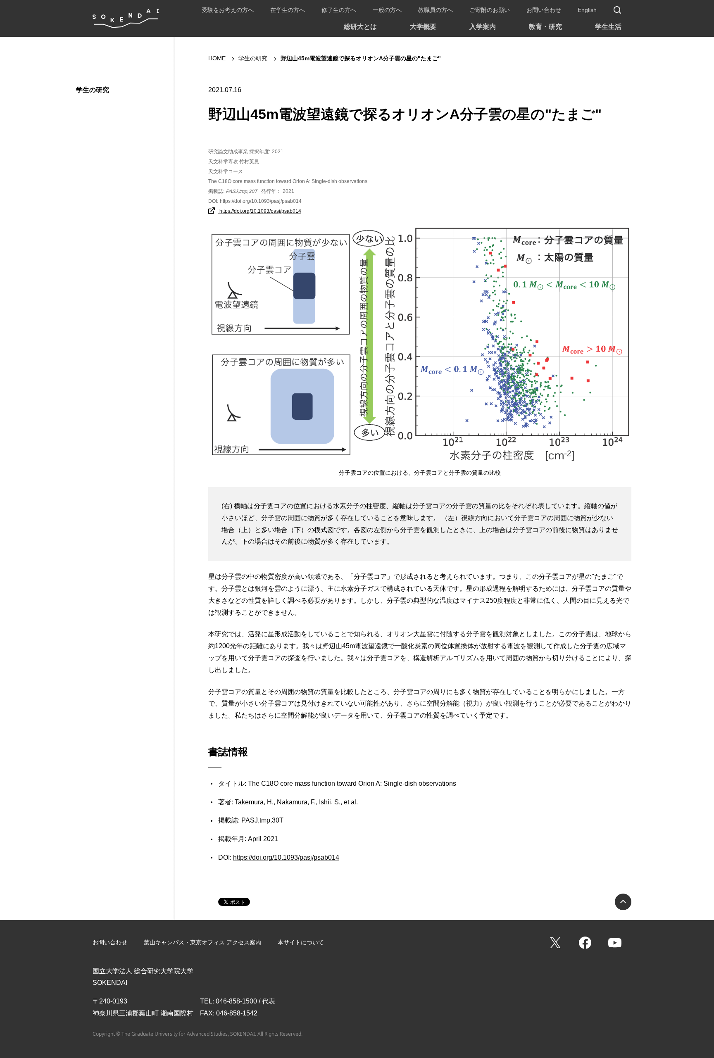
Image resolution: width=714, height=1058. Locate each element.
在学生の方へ (287, 10)
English (587, 10)
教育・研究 (545, 26)
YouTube (614, 943)
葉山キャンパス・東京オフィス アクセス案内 (202, 942)
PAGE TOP (623, 902)
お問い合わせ (543, 10)
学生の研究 (92, 89)
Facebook (585, 943)
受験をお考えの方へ (228, 10)
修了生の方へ (338, 10)
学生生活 (608, 26)
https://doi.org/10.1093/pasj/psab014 (259, 211)
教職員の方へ (435, 10)
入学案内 (482, 26)
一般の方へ (387, 10)
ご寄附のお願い (489, 10)
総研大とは (360, 26)
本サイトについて (301, 942)
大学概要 (423, 26)
